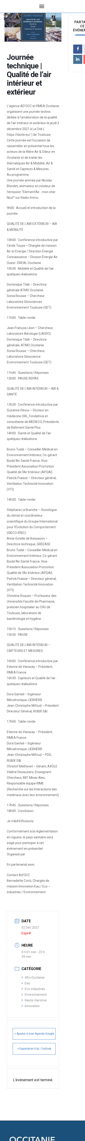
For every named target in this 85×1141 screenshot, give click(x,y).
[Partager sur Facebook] (77, 49)
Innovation (32, 1006)
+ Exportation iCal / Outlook (34, 1048)
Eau (27, 983)
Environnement (36, 994)
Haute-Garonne (36, 1000)
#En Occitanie (35, 977)
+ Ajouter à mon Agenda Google (34, 1033)
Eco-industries (35, 989)
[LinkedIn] (77, 59)
